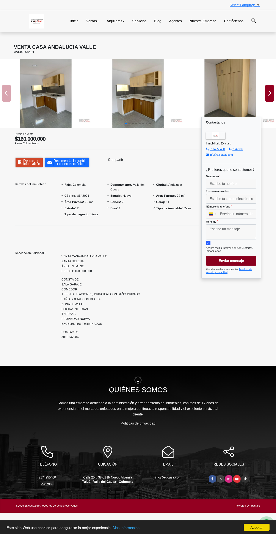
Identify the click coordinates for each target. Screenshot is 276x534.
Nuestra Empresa (203, 21)
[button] (126, 123)
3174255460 (217, 149)
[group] (46, 93)
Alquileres (114, 21)
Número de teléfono (219, 206)
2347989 (237, 149)
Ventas (91, 21)
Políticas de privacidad (138, 423)
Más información (126, 527)
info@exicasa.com (221, 154)
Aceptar (256, 527)
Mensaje (212, 221)
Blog (157, 21)
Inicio (74, 21)
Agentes (175, 21)
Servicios (139, 21)
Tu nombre (213, 176)
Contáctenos (233, 21)
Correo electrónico (218, 191)
